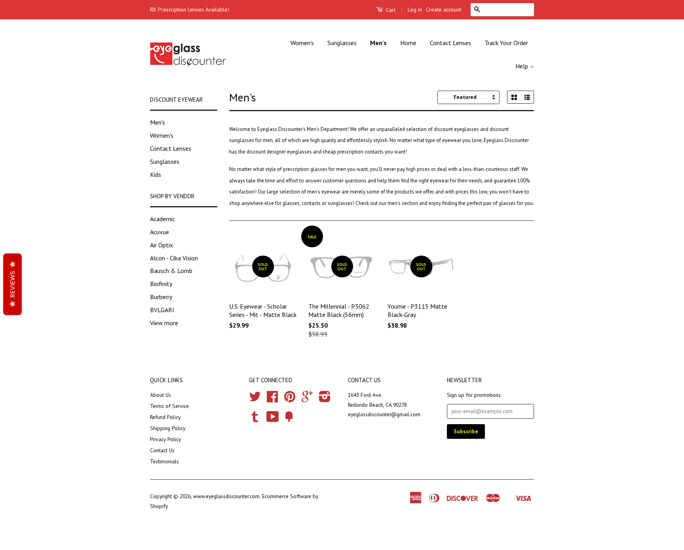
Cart (389, 9)
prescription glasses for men (314, 169)
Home (408, 43)
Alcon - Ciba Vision (174, 258)
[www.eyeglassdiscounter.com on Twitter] (255, 399)
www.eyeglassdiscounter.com (226, 496)
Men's (378, 43)
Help (522, 66)
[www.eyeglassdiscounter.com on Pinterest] (290, 399)
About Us (160, 394)
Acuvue (159, 232)
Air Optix (161, 245)
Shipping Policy (167, 428)
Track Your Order (506, 43)
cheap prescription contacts (354, 151)
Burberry (161, 297)
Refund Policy (165, 417)
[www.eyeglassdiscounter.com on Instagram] (325, 399)
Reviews (12, 284)
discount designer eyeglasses (279, 151)
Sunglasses (342, 43)
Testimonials (164, 461)
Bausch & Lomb (171, 271)
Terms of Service (169, 406)
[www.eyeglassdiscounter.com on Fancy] (289, 419)
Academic (162, 219)
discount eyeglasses (456, 129)
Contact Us (162, 450)
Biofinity (161, 284)
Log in (415, 9)
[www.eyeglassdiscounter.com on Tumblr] (255, 419)
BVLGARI (162, 310)
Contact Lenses (450, 43)
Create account (443, 9)
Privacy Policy (165, 439)
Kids (155, 174)
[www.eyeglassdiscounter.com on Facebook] (272, 399)
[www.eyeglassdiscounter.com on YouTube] (272, 419)
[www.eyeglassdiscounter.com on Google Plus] (307, 399)
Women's (302, 43)
